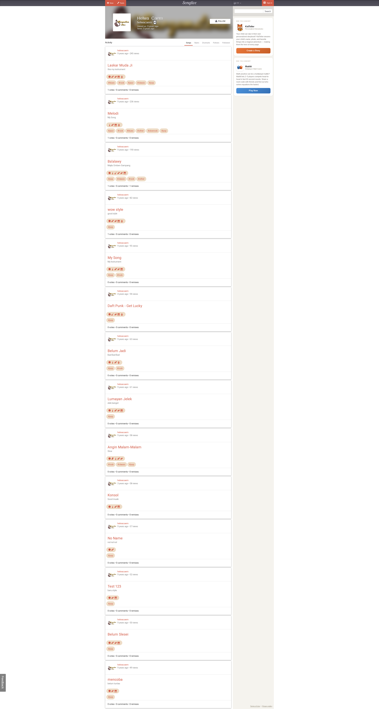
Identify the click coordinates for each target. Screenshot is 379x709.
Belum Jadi (117, 351)
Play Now (253, 90)
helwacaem (123, 50)
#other (140, 131)
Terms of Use (255, 706)
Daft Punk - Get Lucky (125, 306)
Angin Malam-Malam (124, 447)
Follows (216, 43)
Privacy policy (267, 706)
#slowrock (153, 131)
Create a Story (253, 50)
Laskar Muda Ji (120, 65)
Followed (226, 43)
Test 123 (114, 586)
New (111, 3)
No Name (115, 538)
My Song (114, 258)
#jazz (130, 83)
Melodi (113, 113)
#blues (111, 83)
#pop (151, 83)
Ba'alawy (114, 161)
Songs (188, 43)
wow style (115, 210)
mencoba (115, 679)
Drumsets (206, 43)
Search (268, 11)
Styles (196, 43)
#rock (121, 83)
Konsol (113, 495)
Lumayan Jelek (120, 399)
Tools (122, 3)
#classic (141, 83)
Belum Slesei (118, 634)
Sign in (269, 3)
